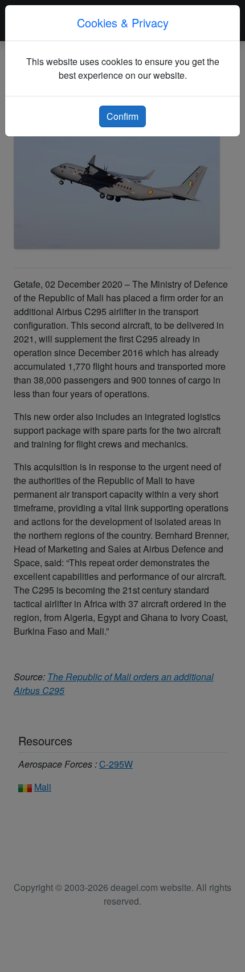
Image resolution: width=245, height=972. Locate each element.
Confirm (122, 116)
